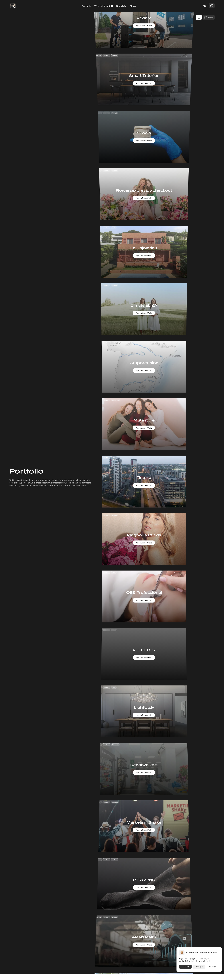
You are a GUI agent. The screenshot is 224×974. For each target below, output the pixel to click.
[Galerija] (199, 17)
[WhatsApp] (212, 5)
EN (204, 6)
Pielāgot (199, 967)
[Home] (12, 6)
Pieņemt (185, 967)
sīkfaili (203, 959)
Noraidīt (212, 967)
